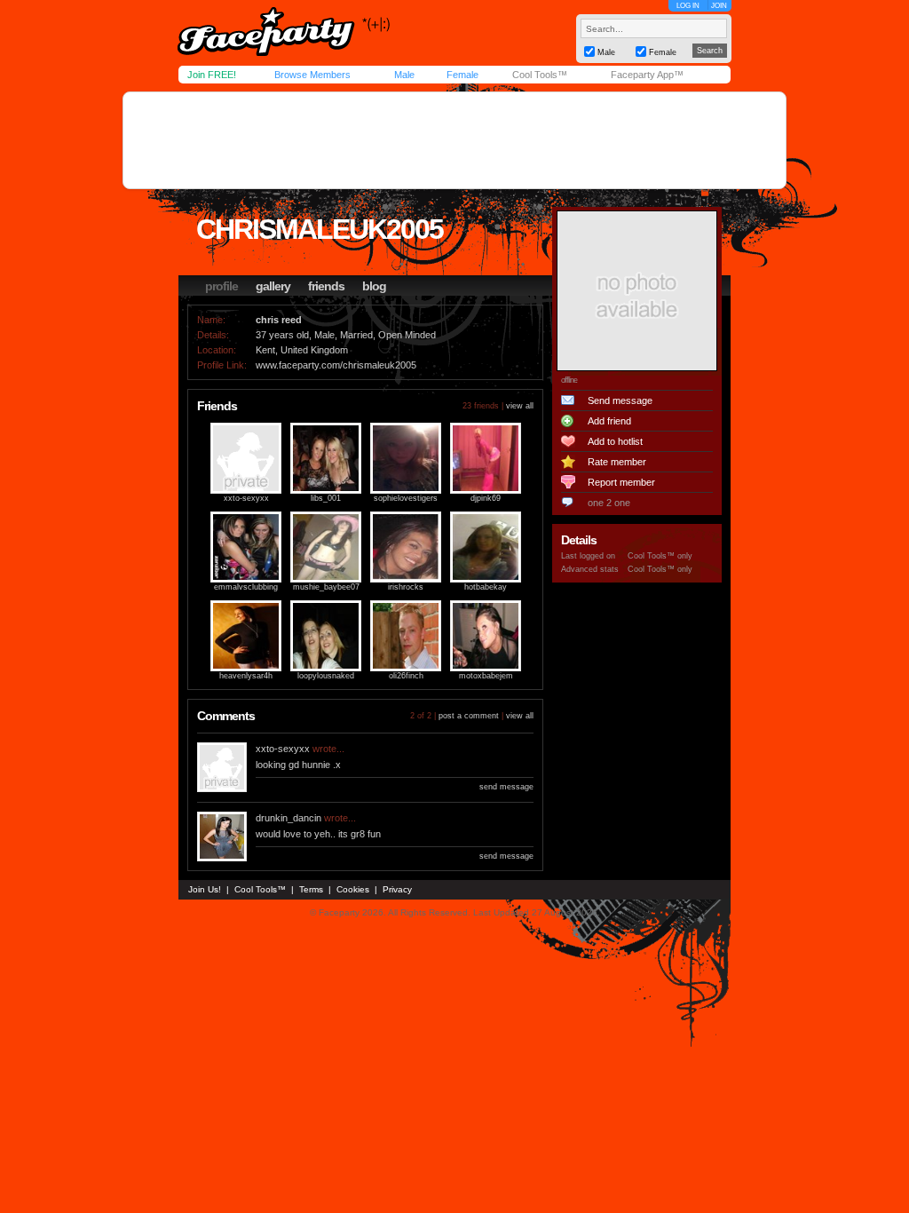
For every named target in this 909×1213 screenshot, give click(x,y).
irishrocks (405, 587)
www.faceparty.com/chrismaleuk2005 (336, 365)
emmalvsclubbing (246, 587)
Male (404, 74)
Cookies (352, 889)
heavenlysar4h (246, 675)
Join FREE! (211, 74)
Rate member (617, 461)
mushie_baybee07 (326, 587)
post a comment (469, 715)
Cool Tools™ (539, 74)
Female (462, 74)
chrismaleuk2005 (319, 229)
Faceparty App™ (647, 74)
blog (374, 286)
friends (326, 286)
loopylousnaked (325, 675)
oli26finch (406, 675)
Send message (620, 400)
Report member (621, 482)
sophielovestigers (406, 498)
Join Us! (204, 889)
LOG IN (688, 6)
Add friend (609, 421)
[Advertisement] (454, 140)
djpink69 (485, 498)
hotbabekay (485, 587)
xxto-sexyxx (246, 498)
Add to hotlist (615, 441)
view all (520, 405)
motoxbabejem (486, 675)
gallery (273, 286)
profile (221, 286)
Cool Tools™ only (660, 555)
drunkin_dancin (288, 818)
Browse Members (312, 74)
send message (506, 786)
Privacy (397, 889)
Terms (311, 889)
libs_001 (326, 498)
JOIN (719, 6)
